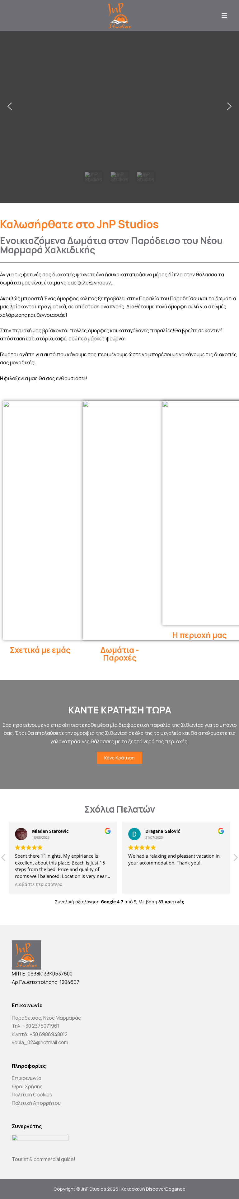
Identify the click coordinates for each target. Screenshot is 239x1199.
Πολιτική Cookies (32, 1094)
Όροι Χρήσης (27, 1086)
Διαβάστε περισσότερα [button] (39, 884)
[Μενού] (224, 15)
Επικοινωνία (26, 1078)
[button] (10, 106)
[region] (119, 117)
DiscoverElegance (165, 1189)
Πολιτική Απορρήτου (36, 1103)
